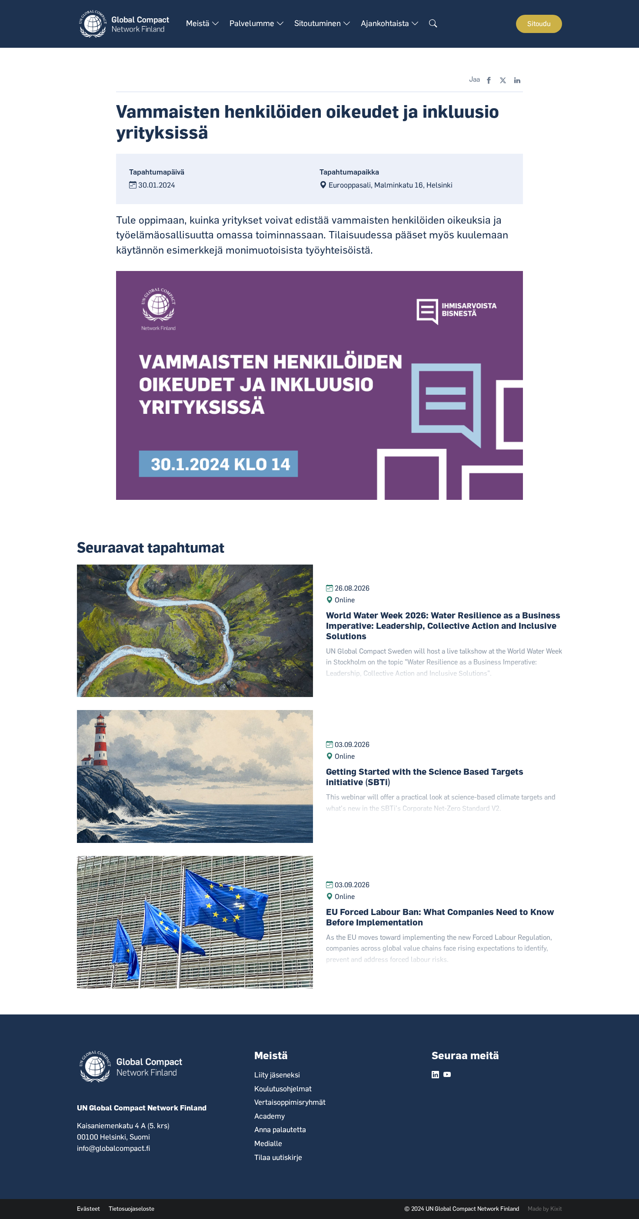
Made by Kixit (545, 1208)
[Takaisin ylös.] (617, 1197)
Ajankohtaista (386, 23)
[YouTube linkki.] (447, 1075)
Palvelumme (253, 23)
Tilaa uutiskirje (278, 1157)
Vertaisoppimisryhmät (290, 1102)
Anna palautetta (280, 1129)
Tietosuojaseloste (131, 1208)
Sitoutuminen (318, 23)
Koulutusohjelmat (283, 1088)
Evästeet (88, 1208)
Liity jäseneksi (277, 1074)
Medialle (268, 1143)
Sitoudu (539, 24)
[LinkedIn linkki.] (435, 1075)
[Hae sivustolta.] (433, 24)
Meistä (198, 23)
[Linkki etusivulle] (126, 23)
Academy (269, 1116)
